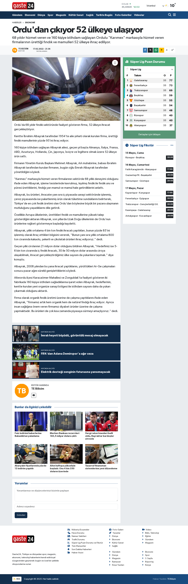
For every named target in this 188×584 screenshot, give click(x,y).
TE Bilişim (171, 579)
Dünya (41, 15)
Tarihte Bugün (104, 15)
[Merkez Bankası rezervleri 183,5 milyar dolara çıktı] (66, 421)
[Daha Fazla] (161, 50)
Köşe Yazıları (118, 565)
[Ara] (170, 15)
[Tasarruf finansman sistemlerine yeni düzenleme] (101, 454)
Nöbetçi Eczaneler (80, 530)
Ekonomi (30, 15)
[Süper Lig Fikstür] (172, 145)
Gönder (21, 515)
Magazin (61, 15)
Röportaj (149, 562)
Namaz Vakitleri (79, 536)
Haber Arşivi (77, 553)
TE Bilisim (37, 388)
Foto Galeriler (123, 15)
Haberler (16, 23)
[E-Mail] (33, 395)
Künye (148, 565)
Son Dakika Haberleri (82, 549)
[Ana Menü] (174, 15)
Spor (50, 15)
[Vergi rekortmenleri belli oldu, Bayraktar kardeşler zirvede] (101, 421)
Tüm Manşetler (79, 546)
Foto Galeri (118, 530)
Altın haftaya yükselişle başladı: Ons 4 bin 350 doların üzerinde (62, 468)
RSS (18, 579)
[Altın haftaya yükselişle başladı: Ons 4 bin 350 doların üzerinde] (66, 454)
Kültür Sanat (76, 15)
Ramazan (116, 562)
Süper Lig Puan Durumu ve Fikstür (87, 543)
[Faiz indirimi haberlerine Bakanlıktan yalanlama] (31, 421)
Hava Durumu (78, 533)
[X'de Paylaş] (150, 50)
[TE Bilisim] (22, 390)
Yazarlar (116, 533)
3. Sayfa (149, 558)
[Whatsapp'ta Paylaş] (155, 50)
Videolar (139, 15)
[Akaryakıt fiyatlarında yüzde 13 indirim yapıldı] (31, 454)
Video (148, 530)
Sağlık (89, 15)
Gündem (17, 15)
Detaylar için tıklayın (149, 134)
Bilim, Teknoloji (152, 533)
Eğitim (148, 536)
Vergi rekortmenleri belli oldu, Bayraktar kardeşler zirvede (99, 436)
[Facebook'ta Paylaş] (145, 50)
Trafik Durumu (78, 539)
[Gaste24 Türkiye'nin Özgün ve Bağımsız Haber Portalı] (23, 6)
